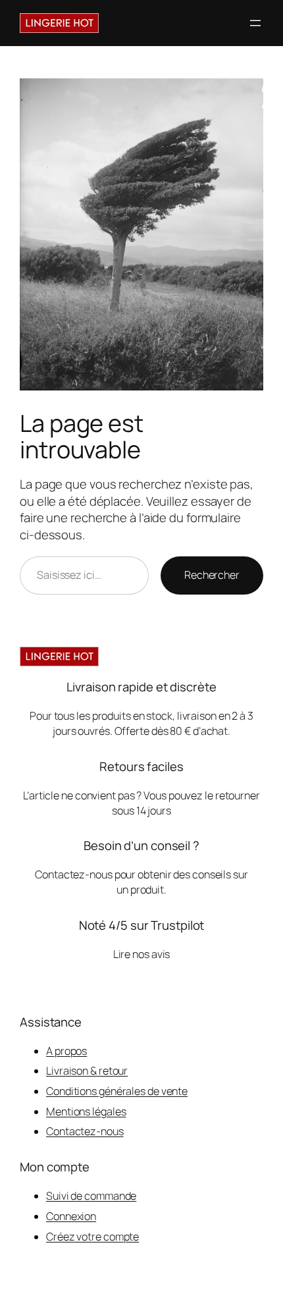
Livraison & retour (87, 1070)
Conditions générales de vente (117, 1091)
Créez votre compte (92, 1236)
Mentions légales (86, 1111)
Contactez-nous (85, 1131)
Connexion (71, 1216)
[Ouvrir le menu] (255, 23)
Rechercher (212, 575)
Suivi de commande (91, 1196)
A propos (66, 1051)
